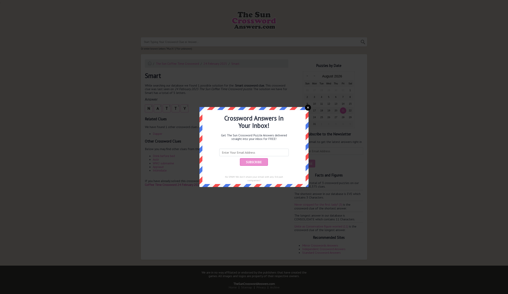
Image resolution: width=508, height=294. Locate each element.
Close (308, 108)
